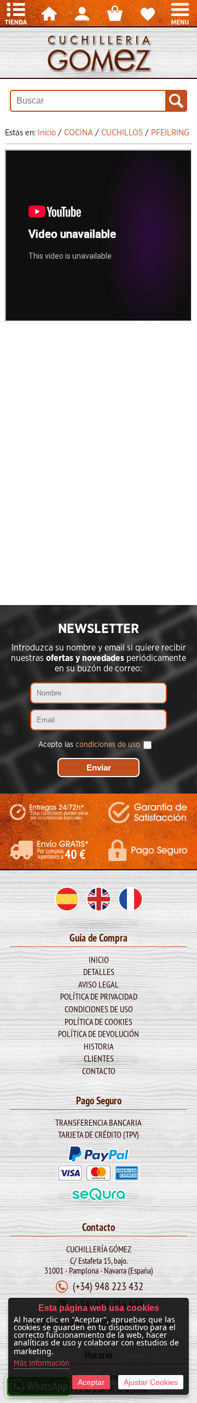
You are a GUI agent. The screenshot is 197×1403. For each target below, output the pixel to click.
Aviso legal (98, 984)
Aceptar (91, 1382)
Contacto (98, 1070)
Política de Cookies (98, 1021)
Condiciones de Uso (99, 1008)
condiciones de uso (108, 745)
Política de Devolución (98, 1033)
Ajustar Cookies (151, 1382)
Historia (99, 1046)
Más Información (41, 1363)
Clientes (99, 1058)
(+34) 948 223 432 (108, 1286)
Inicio (99, 959)
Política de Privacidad (98, 996)
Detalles (98, 971)
